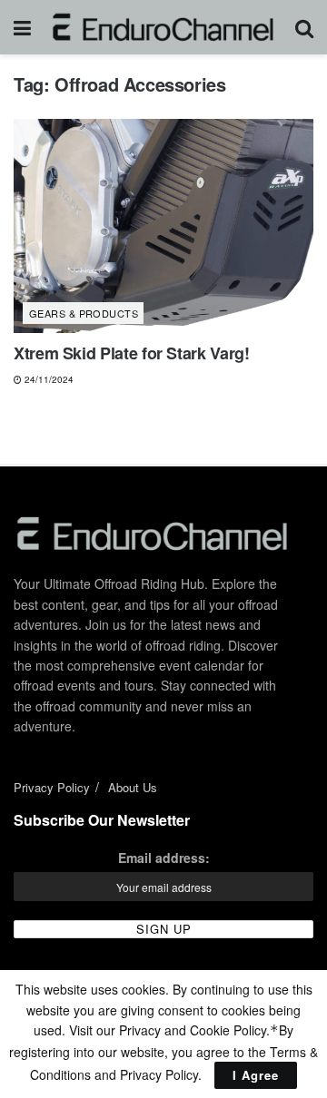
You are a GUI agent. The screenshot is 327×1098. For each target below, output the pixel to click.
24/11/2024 (48, 379)
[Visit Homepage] (163, 27)
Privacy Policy (52, 787)
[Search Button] (304, 27)
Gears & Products (83, 313)
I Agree (256, 1074)
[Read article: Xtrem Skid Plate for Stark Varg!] (163, 226)
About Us (132, 787)
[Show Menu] (22, 27)
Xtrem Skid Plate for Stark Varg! (131, 353)
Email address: (164, 857)
